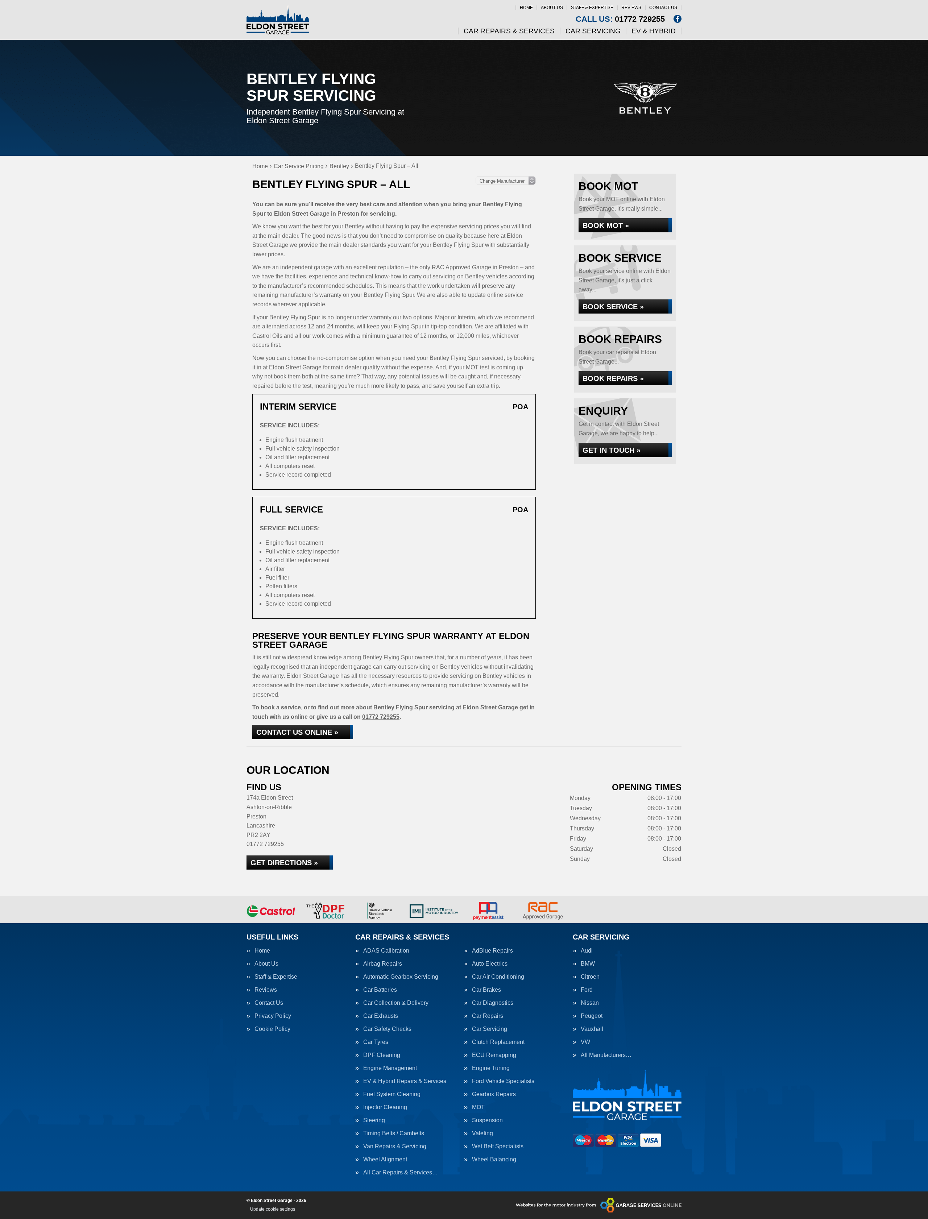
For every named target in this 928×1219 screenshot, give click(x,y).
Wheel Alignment (385, 1159)
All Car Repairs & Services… (400, 1173)
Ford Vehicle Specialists (503, 1081)
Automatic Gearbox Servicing (400, 977)
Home (526, 7)
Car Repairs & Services (509, 31)
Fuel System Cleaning (391, 1094)
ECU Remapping (494, 1055)
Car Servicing (593, 31)
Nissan (590, 1003)
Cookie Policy (272, 1029)
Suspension (487, 1120)
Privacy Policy (272, 1016)
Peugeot (591, 1016)
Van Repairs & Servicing (394, 1146)
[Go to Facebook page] (678, 19)
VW (585, 1042)
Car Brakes (486, 990)
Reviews (631, 7)
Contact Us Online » (297, 732)
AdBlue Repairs (492, 951)
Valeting (482, 1133)
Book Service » (613, 307)
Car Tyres (375, 1042)
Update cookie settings (272, 1209)
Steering (374, 1120)
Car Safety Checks (387, 1029)
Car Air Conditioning (498, 977)
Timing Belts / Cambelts (393, 1133)
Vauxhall (592, 1029)
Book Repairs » (613, 378)
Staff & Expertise (592, 7)
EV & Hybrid (653, 31)
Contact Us (663, 7)
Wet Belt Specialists (497, 1146)
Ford (587, 990)
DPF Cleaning (381, 1055)
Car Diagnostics (492, 1003)
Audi (587, 951)
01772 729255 (620, 19)
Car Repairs (487, 1016)
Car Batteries (380, 990)
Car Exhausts (380, 1016)
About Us (552, 7)
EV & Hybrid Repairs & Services (404, 1081)
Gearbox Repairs (494, 1094)
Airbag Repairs (382, 964)
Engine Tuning (491, 1068)
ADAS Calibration (386, 951)
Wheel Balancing (494, 1159)
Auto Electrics (490, 964)
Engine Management (390, 1068)
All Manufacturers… (606, 1055)
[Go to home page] (277, 19)
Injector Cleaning (385, 1107)
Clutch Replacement (498, 1042)
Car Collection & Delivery (395, 1003)
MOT (478, 1107)
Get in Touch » (612, 450)
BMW (588, 964)
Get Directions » (284, 863)
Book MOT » (606, 225)
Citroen (590, 977)
